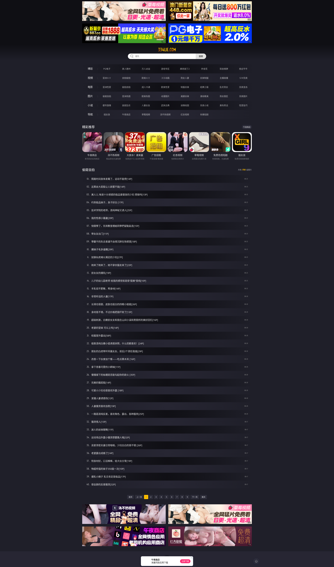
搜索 (201, 56)
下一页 (195, 497)
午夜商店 (126, 114)
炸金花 (204, 68)
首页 (130, 497)
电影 (90, 87)
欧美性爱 (165, 87)
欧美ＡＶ (146, 78)
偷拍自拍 (126, 87)
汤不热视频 (165, 114)
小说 (90, 105)
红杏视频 (185, 114)
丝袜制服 (204, 78)
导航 (90, 114)
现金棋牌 (224, 68)
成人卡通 (146, 87)
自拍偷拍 (126, 78)
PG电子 (106, 68)
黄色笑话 (224, 105)
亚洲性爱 (107, 87)
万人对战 (146, 68)
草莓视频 (146, 114)
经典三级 (204, 87)
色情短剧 (204, 114)
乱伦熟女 (224, 87)
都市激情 (107, 105)
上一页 (139, 497)
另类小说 (204, 105)
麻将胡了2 (185, 68)
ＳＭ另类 (243, 78)
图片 (90, 96)
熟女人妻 (185, 78)
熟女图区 (224, 96)
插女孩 (107, 114)
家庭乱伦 (126, 105)
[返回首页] (256, 561)
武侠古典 (165, 105)
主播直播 (224, 78)
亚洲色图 (126, 96)
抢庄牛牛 (243, 68)
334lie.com (167, 49)
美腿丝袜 (185, 96)
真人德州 (126, 68)
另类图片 (243, 96)
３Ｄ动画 (165, 78)
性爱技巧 (243, 105)
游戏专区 (165, 68)
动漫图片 (165, 96)
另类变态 (243, 87)
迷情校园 (185, 105)
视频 (90, 78)
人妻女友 (146, 105)
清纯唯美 (204, 96)
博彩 (90, 69)
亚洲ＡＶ (107, 78)
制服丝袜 (185, 87)
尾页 (203, 497)
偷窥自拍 (107, 96)
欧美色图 (146, 96)
